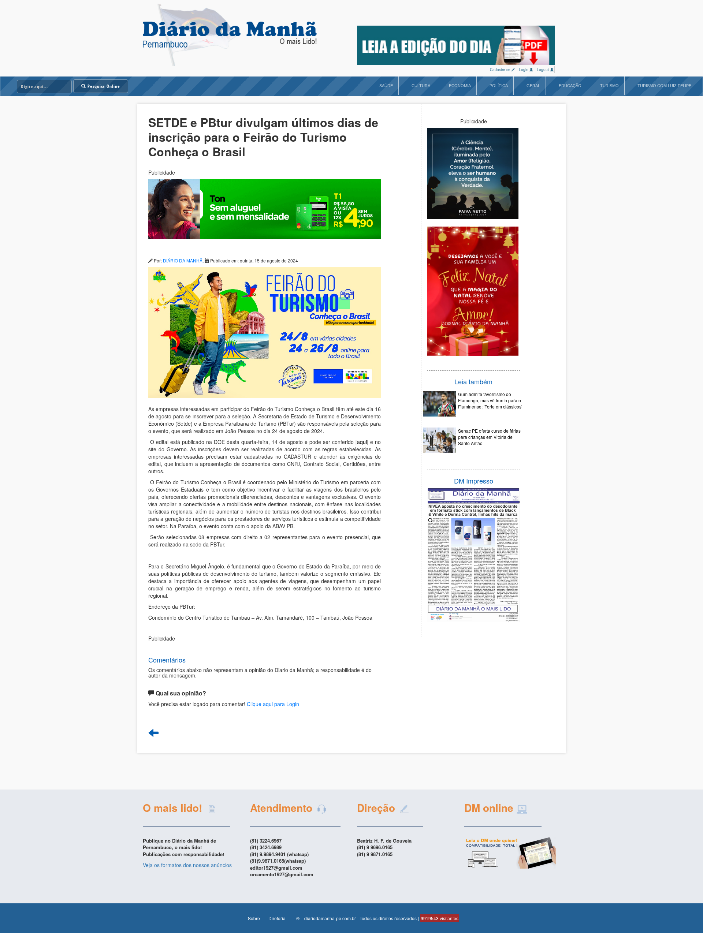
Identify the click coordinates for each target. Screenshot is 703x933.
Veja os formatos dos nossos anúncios (187, 865)
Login (524, 69)
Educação (570, 85)
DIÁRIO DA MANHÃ (182, 260)
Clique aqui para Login (273, 704)
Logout (543, 69)
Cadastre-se (501, 69)
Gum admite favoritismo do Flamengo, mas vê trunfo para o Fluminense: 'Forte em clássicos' (490, 400)
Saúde (386, 85)
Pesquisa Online (103, 86)
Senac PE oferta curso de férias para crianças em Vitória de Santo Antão (489, 437)
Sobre (254, 918)
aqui (362, 441)
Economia (460, 85)
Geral (533, 85)
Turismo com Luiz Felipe (664, 85)
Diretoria (277, 918)
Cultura (421, 85)
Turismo (609, 85)
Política (499, 85)
